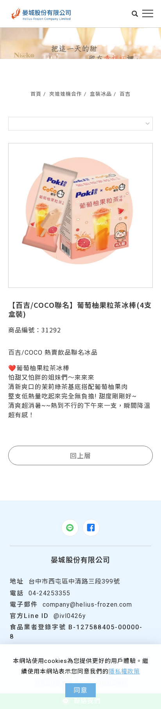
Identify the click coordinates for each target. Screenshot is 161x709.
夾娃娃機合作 (65, 94)
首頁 (35, 94)
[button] (135, 13)
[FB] (91, 527)
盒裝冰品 (101, 94)
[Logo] (41, 13)
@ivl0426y (70, 616)
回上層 (80, 455)
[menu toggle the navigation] (147, 13)
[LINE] (70, 527)
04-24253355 (49, 593)
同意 (80, 690)
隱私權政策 (124, 671)
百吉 (125, 94)
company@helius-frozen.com (87, 604)
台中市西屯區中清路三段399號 (74, 581)
